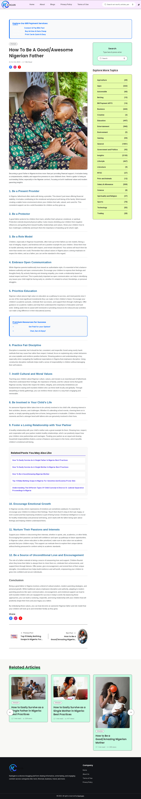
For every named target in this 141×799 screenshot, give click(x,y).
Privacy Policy (66, 4)
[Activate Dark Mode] (138, 4)
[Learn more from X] (19, 67)
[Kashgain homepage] (8, 4)
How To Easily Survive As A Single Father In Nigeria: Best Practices (40, 460)
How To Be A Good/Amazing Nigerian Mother (30, 474)
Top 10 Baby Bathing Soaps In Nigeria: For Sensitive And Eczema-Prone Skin (43, 481)
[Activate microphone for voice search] (133, 4)
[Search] (105, 4)
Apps (99, 86)
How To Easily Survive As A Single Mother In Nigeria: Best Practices (40, 467)
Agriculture (102, 80)
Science (100, 190)
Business (101, 109)
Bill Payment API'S (104, 103)
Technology (102, 208)
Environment (102, 132)
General (100, 144)
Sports (100, 202)
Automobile (102, 92)
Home (32, 4)
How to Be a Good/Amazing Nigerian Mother (63, 639)
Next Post (69, 633)
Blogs (52, 4)
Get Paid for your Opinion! (32, 327)
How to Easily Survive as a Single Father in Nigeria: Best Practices (27, 711)
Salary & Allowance (105, 184)
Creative (100, 115)
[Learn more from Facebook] (10, 67)
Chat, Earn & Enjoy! (30, 331)
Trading (100, 213)
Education (101, 121)
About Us (86, 774)
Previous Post (28, 633)
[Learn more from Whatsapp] (15, 67)
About (42, 4)
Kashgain (81, 796)
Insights (100, 155)
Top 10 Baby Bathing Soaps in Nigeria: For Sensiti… (31, 639)
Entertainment (103, 126)
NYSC (99, 173)
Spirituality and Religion (107, 196)
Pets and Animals (104, 179)
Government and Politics (107, 150)
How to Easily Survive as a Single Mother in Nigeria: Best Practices (69, 711)
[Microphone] (124, 58)
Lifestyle (13, 44)
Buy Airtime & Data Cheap (35, 31)
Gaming (100, 138)
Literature (101, 167)
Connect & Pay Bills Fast (34, 28)
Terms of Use (82, 4)
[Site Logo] (16, 768)
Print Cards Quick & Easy (35, 34)
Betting (100, 97)
